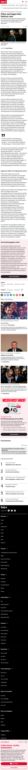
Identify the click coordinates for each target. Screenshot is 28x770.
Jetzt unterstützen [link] (14, 276)
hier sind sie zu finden (20, 453)
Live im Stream (4, 679)
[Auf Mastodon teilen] (5, 295)
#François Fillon (10, 284)
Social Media (4, 562)
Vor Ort (2, 676)
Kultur (2, 529)
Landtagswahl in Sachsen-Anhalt (9, 552)
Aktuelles (3, 578)
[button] (26, 2)
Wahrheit (3, 542)
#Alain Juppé (17, 284)
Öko (2, 523)
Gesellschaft (4, 526)
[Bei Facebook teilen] (11, 295)
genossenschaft (5, 604)
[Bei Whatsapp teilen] (14, 295)
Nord (2, 539)
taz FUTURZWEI (4, 698)
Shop (2, 721)
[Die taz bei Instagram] (15, 511)
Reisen (2, 715)
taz (4, 507)
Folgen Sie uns (4, 510)
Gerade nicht (21, 742)
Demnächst (3, 672)
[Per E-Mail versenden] (2, 295)
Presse (2, 591)
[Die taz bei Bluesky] (12, 511)
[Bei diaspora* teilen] (17, 295)
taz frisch (3, 656)
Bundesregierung (5, 565)
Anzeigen (3, 725)
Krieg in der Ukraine (5, 559)
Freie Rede (3, 640)
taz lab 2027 (4, 685)
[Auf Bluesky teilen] (8, 295)
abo (2, 601)
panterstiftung (4, 614)
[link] (8, 5)
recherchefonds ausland (7, 611)
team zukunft (4, 653)
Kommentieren (10, 289)
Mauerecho (3, 637)
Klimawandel (4, 568)
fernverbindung (4, 630)
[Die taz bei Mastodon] (9, 511)
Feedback (3, 735)
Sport (2, 533)
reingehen (3, 643)
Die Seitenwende (5, 585)
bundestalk (3, 627)
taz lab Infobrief (4, 662)
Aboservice (3, 738)
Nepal (2, 555)
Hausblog (3, 581)
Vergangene (4, 682)
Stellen (2, 588)
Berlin (2, 536)
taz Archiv (3, 705)
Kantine (2, 718)
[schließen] (26, 742)
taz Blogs (3, 695)
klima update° (4, 633)
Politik (2, 520)
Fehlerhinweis (17, 289)
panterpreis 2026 (5, 617)
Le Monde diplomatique (6, 702)
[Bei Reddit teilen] (20, 295)
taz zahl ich (3, 607)
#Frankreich (3, 284)
